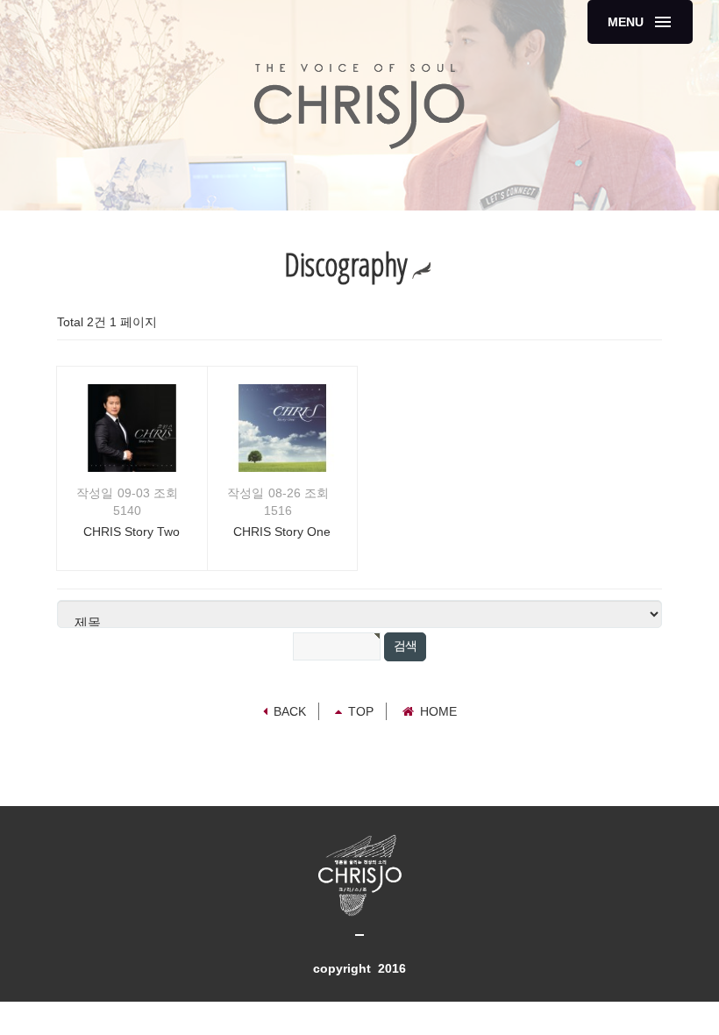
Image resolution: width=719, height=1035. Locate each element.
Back (290, 711)
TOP (361, 711)
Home (438, 711)
